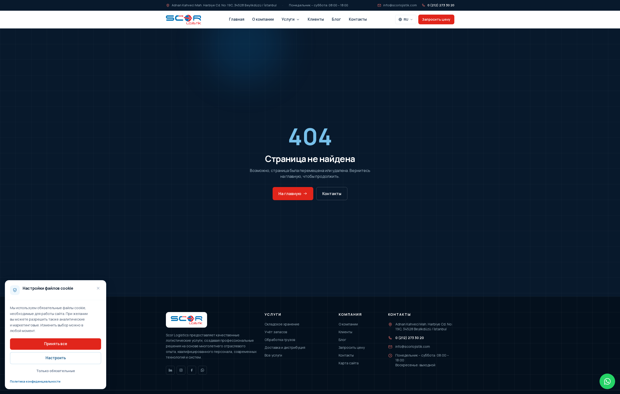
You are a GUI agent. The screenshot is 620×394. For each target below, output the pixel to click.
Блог (336, 19)
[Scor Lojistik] (183, 19)
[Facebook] (191, 370)
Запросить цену (436, 19)
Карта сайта (349, 363)
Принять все (55, 343)
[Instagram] (181, 370)
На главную (289, 193)
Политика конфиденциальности (35, 381)
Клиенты (316, 19)
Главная (236, 19)
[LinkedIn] (170, 370)
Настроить (56, 357)
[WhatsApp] (202, 370)
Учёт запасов (276, 332)
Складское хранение (282, 324)
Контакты (358, 19)
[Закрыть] (98, 288)
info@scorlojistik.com (400, 5)
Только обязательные (55, 370)
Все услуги (273, 355)
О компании (263, 19)
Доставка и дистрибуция (285, 347)
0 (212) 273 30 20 (441, 5)
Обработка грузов (280, 339)
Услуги (288, 19)
